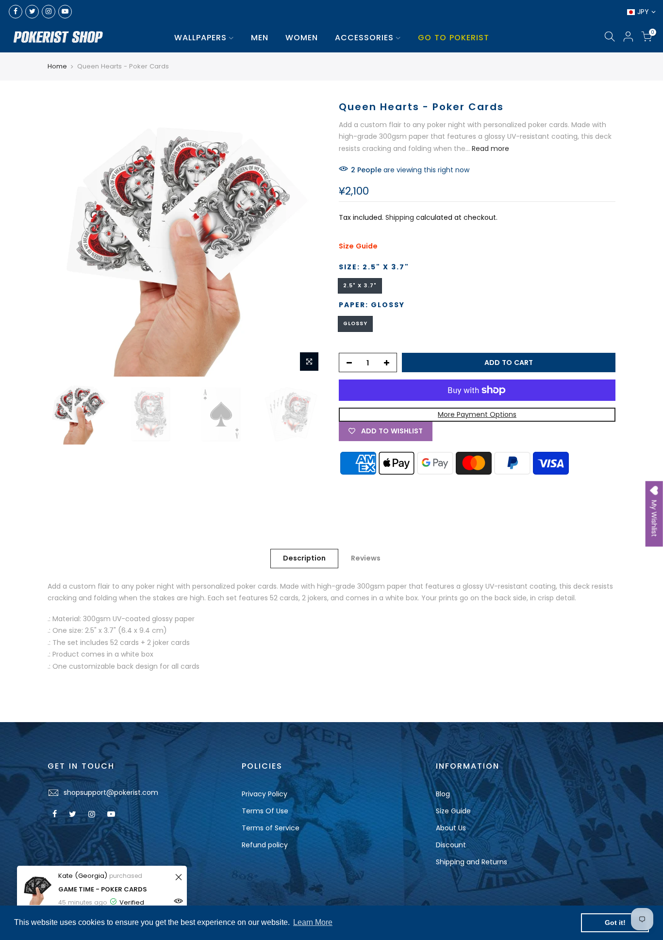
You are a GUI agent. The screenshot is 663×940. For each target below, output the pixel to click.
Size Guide (358, 246)
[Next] (307, 238)
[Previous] (64, 238)
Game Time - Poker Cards (102, 889)
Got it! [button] (615, 922)
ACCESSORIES (364, 37)
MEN (259, 37)
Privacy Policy (264, 794)
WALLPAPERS (200, 37)
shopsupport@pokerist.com (111, 792)
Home (57, 66)
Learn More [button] (312, 922)
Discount (451, 845)
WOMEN (301, 37)
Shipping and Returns (471, 862)
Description (304, 558)
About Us (451, 828)
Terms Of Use (265, 811)
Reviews (366, 558)
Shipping (399, 217)
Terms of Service (270, 828)
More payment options (477, 414)
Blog (443, 794)
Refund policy (265, 845)
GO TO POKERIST (453, 37)
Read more (489, 148)
